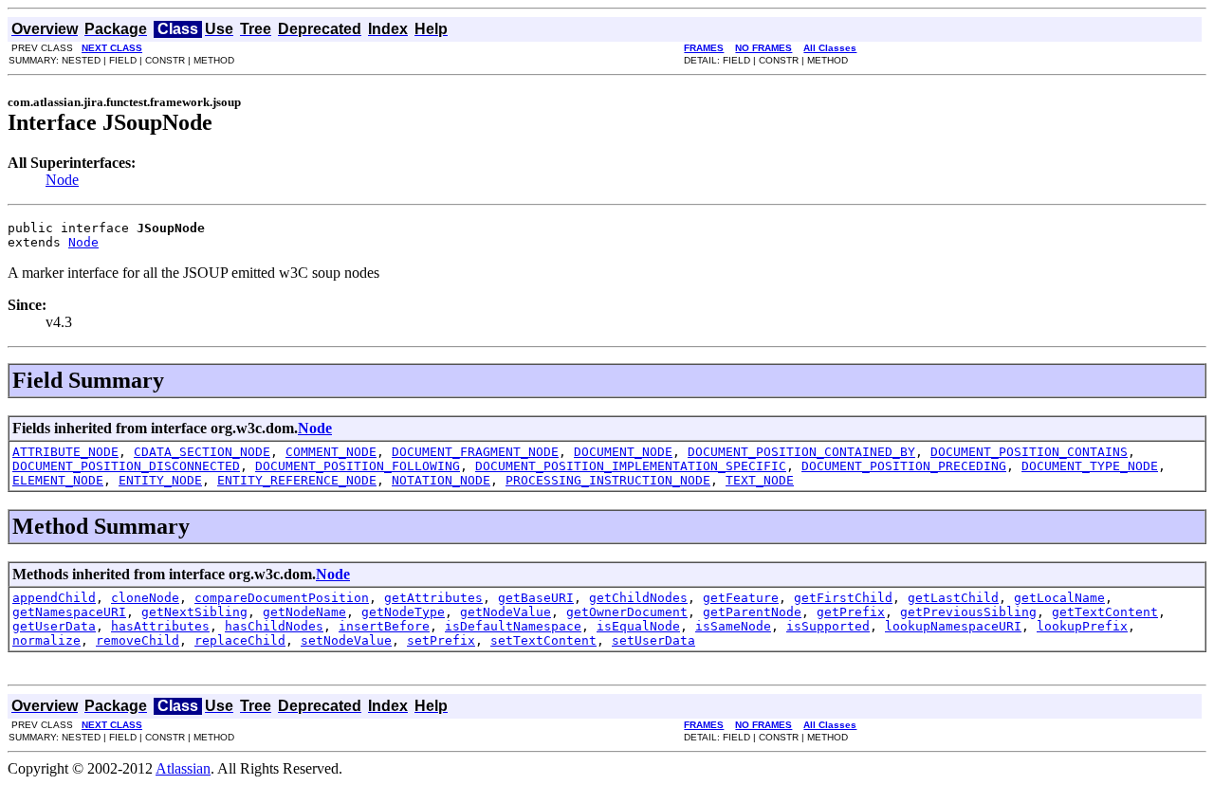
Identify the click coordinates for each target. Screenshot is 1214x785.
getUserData (54, 626)
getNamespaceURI (69, 612)
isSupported (828, 626)
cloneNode (145, 598)
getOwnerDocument (627, 612)
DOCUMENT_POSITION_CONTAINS (1029, 452)
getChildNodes (638, 598)
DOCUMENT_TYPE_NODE (1089, 466)
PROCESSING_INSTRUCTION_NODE (608, 480)
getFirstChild (843, 598)
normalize (46, 640)
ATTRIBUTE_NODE (65, 452)
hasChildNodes (274, 626)
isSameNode (733, 626)
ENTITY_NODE (160, 480)
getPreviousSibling (968, 612)
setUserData (653, 640)
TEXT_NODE (760, 480)
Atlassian (183, 768)
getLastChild (953, 598)
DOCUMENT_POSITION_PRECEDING (903, 466)
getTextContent (1105, 612)
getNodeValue (505, 612)
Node (62, 180)
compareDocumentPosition (281, 598)
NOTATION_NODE (441, 480)
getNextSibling (194, 612)
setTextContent (543, 640)
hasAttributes (160, 626)
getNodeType (403, 612)
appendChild (54, 598)
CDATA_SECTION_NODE (202, 452)
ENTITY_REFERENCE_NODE (297, 480)
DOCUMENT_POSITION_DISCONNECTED (126, 466)
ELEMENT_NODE (57, 480)
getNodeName (304, 612)
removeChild (137, 640)
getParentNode (752, 612)
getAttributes (433, 598)
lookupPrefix (1082, 626)
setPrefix (441, 640)
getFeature (741, 598)
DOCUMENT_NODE (623, 452)
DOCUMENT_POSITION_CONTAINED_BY (801, 452)
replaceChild (239, 640)
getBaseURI (536, 598)
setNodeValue (346, 640)
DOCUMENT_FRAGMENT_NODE (475, 452)
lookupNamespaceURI (953, 626)
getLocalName (1059, 598)
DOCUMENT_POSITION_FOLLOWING (357, 466)
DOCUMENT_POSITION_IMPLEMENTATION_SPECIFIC (630, 466)
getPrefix (851, 612)
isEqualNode (638, 626)
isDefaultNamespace (513, 626)
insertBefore (384, 626)
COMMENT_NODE (331, 452)
